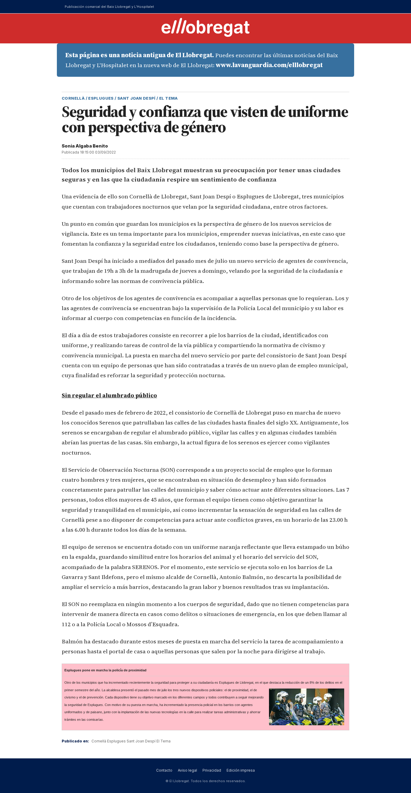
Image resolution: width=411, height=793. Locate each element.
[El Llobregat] (205, 27)
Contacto (164, 770)
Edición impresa (241, 770)
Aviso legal (187, 770)
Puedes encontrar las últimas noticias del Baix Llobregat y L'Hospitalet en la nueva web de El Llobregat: (201, 60)
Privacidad (211, 770)
